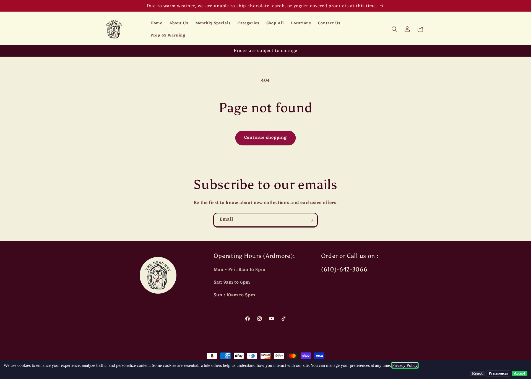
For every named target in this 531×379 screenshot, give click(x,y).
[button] (394, 29)
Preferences (498, 373)
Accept (519, 373)
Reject (477, 373)
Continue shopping (265, 138)
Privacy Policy (405, 365)
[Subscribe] (310, 220)
